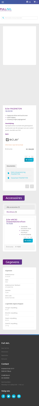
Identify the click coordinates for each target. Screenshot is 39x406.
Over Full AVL (5, 348)
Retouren (4, 359)
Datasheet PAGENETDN (19, 178)
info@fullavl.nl (5, 375)
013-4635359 (5, 378)
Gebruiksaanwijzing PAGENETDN (18, 173)
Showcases (4, 352)
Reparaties (4, 355)
